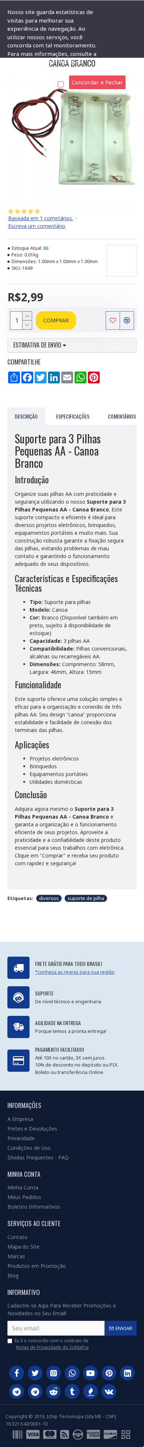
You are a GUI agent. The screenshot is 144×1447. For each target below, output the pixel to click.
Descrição (26, 416)
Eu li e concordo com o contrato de (52, 1343)
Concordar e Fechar (97, 82)
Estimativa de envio (38, 345)
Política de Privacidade (36, 70)
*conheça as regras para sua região (74, 971)
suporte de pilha (86, 898)
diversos (49, 898)
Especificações (72, 416)
